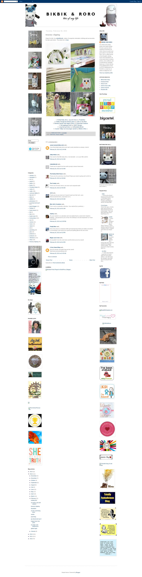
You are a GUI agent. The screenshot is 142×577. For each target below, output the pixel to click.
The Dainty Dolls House (56, 174)
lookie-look (52, 134)
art (30, 179)
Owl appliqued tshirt (65, 125)
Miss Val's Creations (55, 204)
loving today (32, 218)
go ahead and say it (34, 203)
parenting (31, 230)
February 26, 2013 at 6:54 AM (57, 199)
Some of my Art (105, 87)
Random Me (104, 89)
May (32, 491)
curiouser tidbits (33, 193)
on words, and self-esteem (36, 503)
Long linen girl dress (64, 127)
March (33, 496)
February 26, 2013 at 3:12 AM (57, 159)
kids (30, 214)
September (34, 482)
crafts (30, 191)
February (33, 498)
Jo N (51, 193)
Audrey (52, 213)
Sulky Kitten (53, 154)
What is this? (105, 301)
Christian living (33, 187)
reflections (32, 237)
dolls (30, 197)
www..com (105, 285)
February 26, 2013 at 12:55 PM (58, 221)
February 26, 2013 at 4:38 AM (57, 178)
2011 (31, 536)
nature (31, 226)
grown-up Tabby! (111, 234)
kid (30, 212)
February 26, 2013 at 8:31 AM (57, 208)
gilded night (34, 528)
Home (70, 260)
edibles (31, 199)
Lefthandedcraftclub (77, 127)
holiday (31, 208)
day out (31, 195)
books (31, 185)
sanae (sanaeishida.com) (57, 145)
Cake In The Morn (82, 121)
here (67, 40)
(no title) (104, 251)
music (31, 224)
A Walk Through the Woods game (65, 121)
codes (31, 189)
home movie (32, 210)
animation (32, 177)
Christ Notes (104, 205)
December (34, 476)
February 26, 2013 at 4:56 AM (57, 188)
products (31, 236)
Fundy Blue (53, 226)
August (33, 485)
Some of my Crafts (106, 85)
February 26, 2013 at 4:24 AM (57, 168)
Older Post (92, 260)
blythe (31, 183)
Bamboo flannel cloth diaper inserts (64, 123)
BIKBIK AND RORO (56, 132)
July (32, 487)
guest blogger (33, 206)
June (32, 489)
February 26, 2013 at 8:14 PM (57, 242)
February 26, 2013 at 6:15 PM (57, 232)
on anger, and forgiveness (34, 525)
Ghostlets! (33, 508)
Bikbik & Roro (82, 129)
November (34, 478)
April (32, 494)
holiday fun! (34, 500)
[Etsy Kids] (107, 112)
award (31, 181)
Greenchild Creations (82, 123)
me (30, 220)
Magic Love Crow (54, 237)
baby (103, 194)
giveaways (32, 201)
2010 (31, 538)
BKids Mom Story (105, 79)
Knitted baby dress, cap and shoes (67, 120)
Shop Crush (104, 83)
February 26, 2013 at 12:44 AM (58, 149)
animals (31, 175)
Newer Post (49, 260)
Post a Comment (52, 256)
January (33, 531)
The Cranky (53, 183)
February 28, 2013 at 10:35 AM (58, 253)
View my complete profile (106, 73)
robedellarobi (59, 38)
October (33, 480)
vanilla (32, 514)
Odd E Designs (78, 125)
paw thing (33, 516)
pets (30, 232)
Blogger (78, 572)
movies (31, 222)
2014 (31, 471)
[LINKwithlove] (106, 323)
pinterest (31, 233)
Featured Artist (104, 81)
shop (30, 239)
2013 (31, 474)
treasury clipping (59, 134)
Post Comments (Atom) (59, 262)
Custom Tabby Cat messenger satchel (66, 129)
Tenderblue (82, 120)
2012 (31, 534)
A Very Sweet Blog (55, 247)
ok (30, 228)
